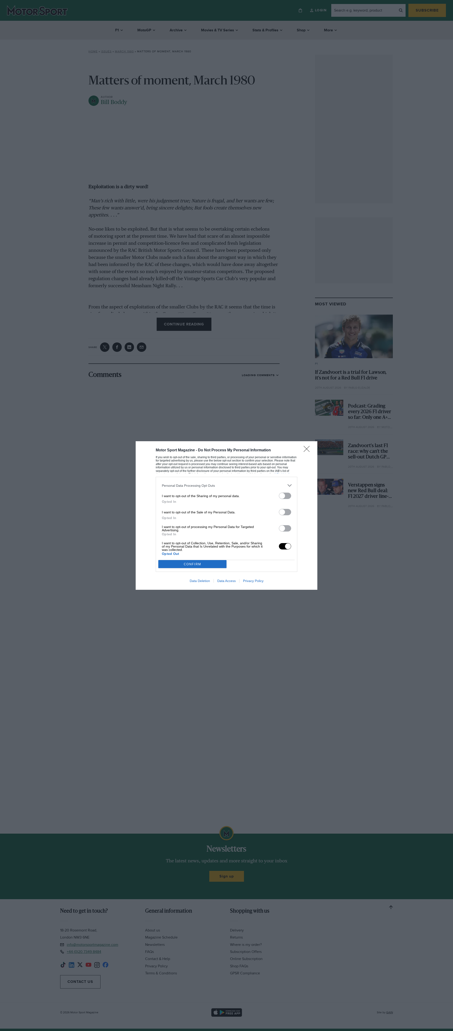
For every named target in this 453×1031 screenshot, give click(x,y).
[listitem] (226, 485)
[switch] (285, 496)
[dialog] (226, 515)
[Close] (308, 450)
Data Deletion (200, 581)
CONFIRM (192, 564)
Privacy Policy (253, 581)
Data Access (226, 581)
